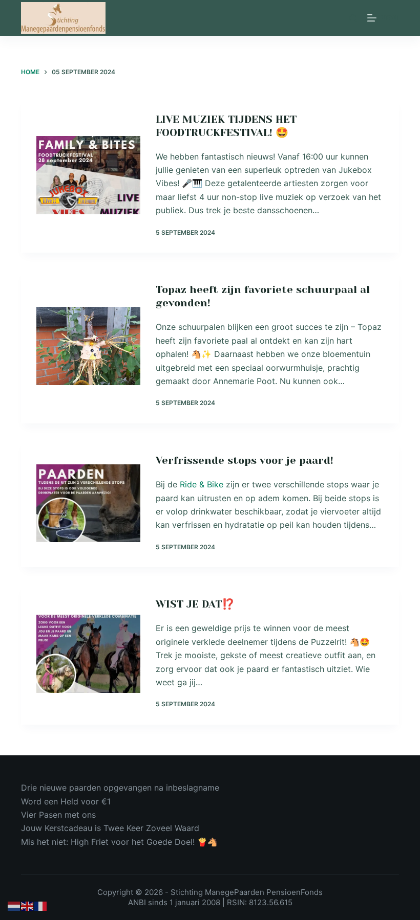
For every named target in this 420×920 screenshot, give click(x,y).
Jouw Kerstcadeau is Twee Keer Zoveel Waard (110, 828)
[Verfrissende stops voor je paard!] (88, 503)
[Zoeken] (353, 18)
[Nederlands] (14, 906)
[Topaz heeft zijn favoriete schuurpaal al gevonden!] (88, 346)
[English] (27, 906)
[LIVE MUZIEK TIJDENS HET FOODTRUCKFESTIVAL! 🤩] (88, 175)
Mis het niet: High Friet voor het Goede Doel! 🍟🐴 (119, 842)
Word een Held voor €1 (66, 801)
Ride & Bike (201, 484)
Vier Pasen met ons (58, 815)
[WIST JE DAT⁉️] (88, 654)
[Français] (41, 906)
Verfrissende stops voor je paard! (244, 460)
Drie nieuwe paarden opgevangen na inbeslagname (120, 787)
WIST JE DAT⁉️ (195, 604)
